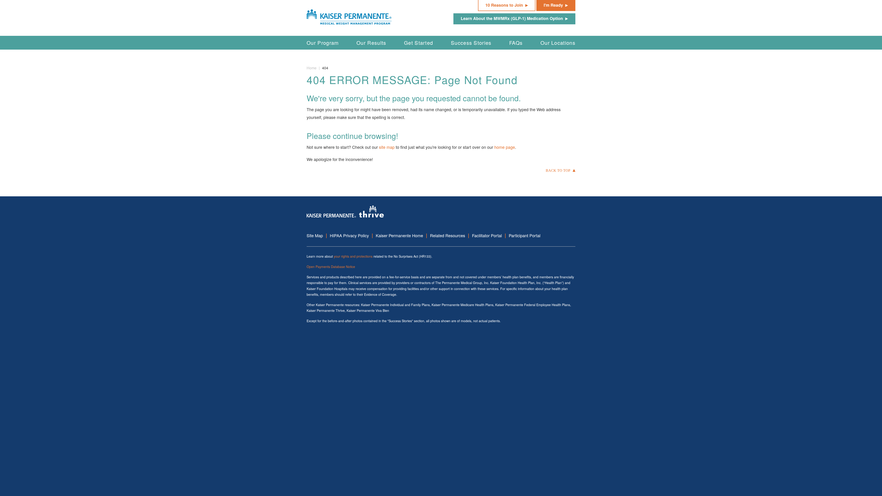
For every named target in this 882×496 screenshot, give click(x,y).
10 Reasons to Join (504, 5)
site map (387, 147)
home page (504, 147)
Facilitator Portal (487, 235)
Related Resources (447, 235)
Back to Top (558, 170)
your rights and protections (353, 256)
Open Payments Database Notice (331, 266)
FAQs (516, 42)
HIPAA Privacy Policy (349, 235)
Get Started (418, 42)
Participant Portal (524, 235)
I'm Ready (553, 5)
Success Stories (471, 42)
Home (312, 67)
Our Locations (557, 42)
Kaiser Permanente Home (399, 235)
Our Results (371, 42)
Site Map (315, 235)
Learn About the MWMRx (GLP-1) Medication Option (512, 18)
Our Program (323, 42)
